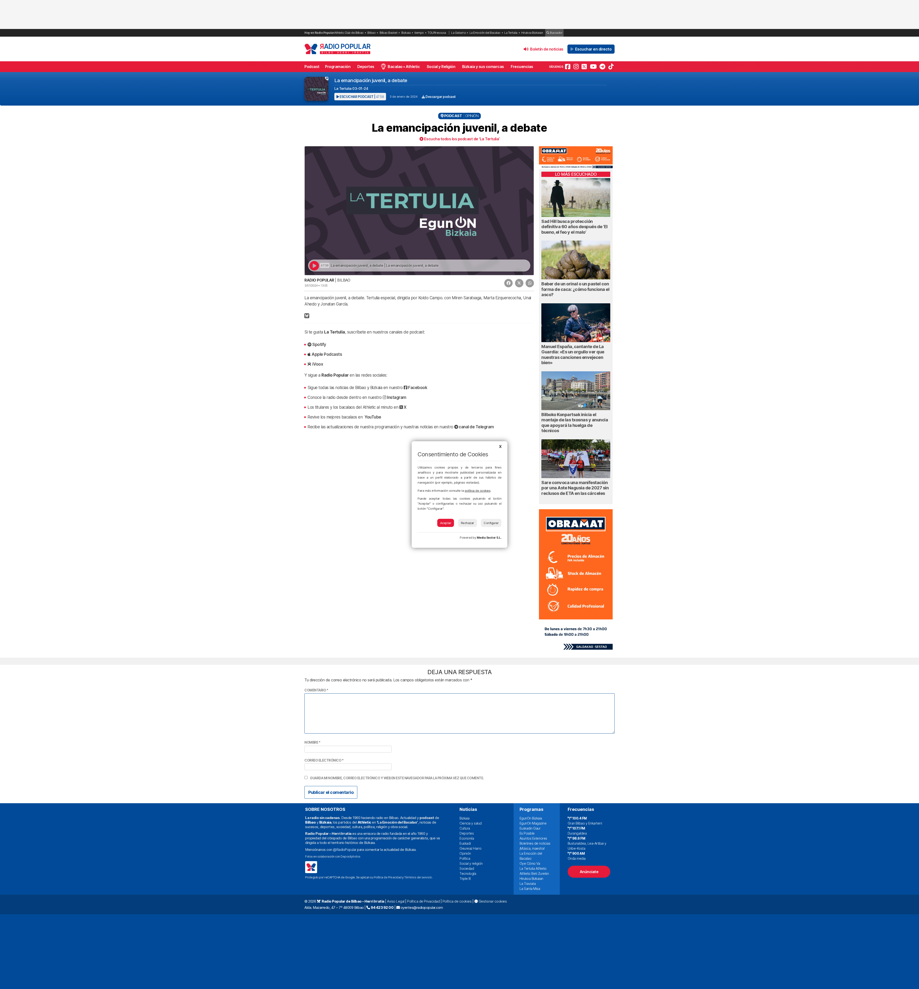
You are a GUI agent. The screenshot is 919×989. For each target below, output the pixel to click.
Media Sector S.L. (489, 537)
